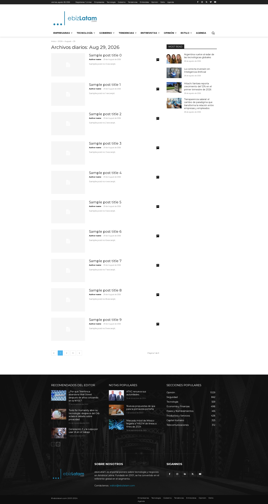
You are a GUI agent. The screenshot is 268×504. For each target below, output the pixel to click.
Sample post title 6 (105, 231)
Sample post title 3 (105, 143)
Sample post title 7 (105, 261)
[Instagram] (202, 2)
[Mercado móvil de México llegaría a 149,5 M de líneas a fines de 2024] (116, 424)
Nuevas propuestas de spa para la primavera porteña (140, 408)
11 (158, 59)
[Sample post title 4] (68, 182)
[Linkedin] (185, 474)
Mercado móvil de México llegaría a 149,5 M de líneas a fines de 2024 (141, 423)
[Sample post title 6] (68, 241)
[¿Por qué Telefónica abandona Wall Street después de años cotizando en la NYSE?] (58, 395)
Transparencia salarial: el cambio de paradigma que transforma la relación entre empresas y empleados (199, 104)
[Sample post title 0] (68, 64)
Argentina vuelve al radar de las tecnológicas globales (199, 56)
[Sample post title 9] (68, 329)
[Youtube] (215, 2)
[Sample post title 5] (68, 211)
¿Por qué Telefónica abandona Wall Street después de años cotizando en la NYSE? (83, 396)
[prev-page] (53, 444)
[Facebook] (198, 2)
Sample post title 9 (105, 320)
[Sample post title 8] (68, 299)
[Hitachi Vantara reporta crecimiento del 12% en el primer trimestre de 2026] (174, 87)
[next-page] (58, 444)
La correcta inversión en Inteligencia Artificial (197, 70)
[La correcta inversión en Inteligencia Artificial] (174, 73)
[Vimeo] (210, 2)
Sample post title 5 (105, 202)
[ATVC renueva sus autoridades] (116, 395)
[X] (206, 2)
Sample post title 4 (105, 173)
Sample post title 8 (105, 290)
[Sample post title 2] (68, 123)
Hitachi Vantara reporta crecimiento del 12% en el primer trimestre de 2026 (198, 86)
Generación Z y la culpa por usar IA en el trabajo (83, 431)
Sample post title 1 (105, 85)
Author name (95, 59)
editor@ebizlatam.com (122, 485)
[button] (213, 33)
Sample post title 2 (105, 114)
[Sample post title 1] (68, 94)
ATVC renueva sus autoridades (136, 393)
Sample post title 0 (105, 55)
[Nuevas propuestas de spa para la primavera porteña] (116, 410)
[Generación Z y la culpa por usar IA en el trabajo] (58, 433)
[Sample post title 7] (68, 270)
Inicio (53, 41)
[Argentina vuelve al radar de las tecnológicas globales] (174, 58)
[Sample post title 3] (68, 153)
